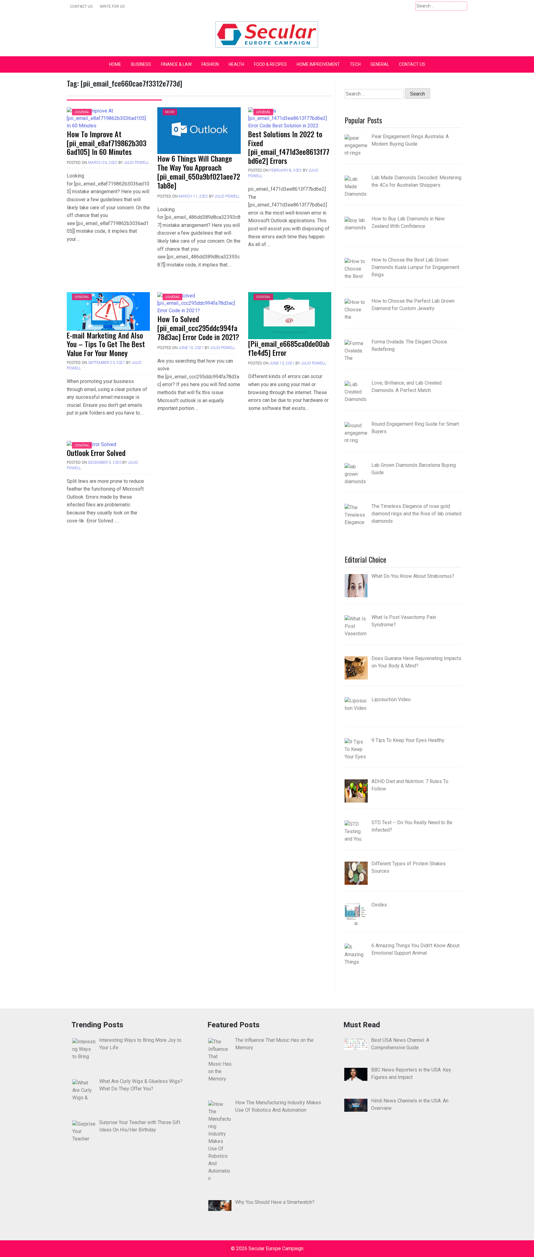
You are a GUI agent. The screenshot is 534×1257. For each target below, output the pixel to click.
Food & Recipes (270, 64)
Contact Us (81, 6)
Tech (355, 64)
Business (141, 64)
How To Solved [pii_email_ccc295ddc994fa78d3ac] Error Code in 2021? (198, 327)
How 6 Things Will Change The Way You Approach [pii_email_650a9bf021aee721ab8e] (198, 171)
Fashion (210, 64)
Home (115, 64)
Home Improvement (318, 64)
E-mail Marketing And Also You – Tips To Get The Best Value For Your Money (106, 344)
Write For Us (112, 6)
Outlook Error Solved (96, 452)
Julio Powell (136, 162)
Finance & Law (176, 64)
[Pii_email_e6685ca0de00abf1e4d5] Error (288, 348)
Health (236, 64)
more (170, 112)
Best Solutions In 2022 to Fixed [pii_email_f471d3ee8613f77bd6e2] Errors (288, 147)
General (380, 64)
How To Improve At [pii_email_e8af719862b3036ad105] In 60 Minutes (106, 142)
